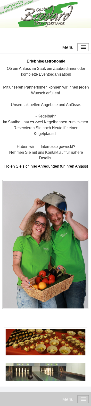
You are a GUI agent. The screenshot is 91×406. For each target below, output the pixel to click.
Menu (68, 47)
